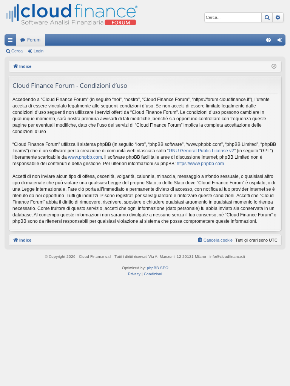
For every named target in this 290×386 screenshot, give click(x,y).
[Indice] (71, 17)
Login (38, 51)
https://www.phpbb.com (200, 163)
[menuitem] (268, 40)
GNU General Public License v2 (201, 150)
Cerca (17, 51)
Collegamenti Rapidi (12, 41)
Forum (33, 40)
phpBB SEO (157, 268)
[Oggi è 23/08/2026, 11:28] (273, 66)
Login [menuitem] (281, 41)
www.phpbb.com (85, 157)
